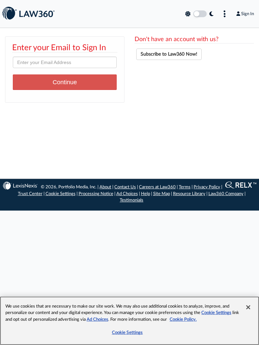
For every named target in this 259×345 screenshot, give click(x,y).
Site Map (161, 194)
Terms (185, 187)
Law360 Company (225, 194)
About (105, 187)
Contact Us (125, 187)
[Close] (248, 307)
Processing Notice (96, 194)
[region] (129, 320)
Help (145, 194)
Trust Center (30, 194)
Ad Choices (127, 194)
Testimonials (131, 200)
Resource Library (189, 194)
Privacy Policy (207, 187)
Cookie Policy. (183, 319)
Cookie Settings (61, 194)
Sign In (247, 14)
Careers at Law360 (157, 187)
